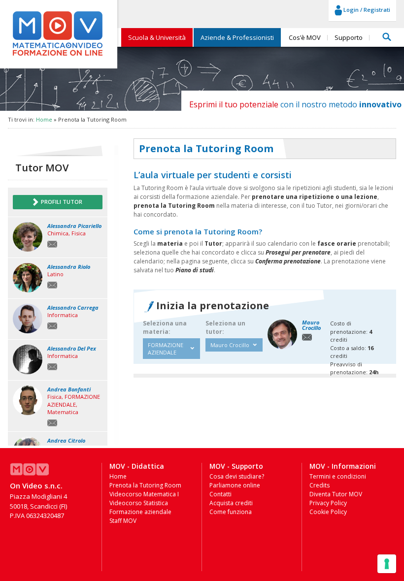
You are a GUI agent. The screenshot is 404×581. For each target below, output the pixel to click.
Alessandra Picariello (74, 225)
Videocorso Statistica (138, 503)
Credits (319, 485)
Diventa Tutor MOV (335, 494)
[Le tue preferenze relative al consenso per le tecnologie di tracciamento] (386, 563)
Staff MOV (122, 520)
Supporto (349, 37)
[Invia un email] (52, 243)
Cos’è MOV (305, 37)
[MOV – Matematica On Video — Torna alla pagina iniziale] (57, 56)
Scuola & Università (157, 37)
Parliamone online (234, 485)
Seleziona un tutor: (225, 328)
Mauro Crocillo (311, 325)
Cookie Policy (328, 512)
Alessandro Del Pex (71, 348)
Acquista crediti (231, 503)
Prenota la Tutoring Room (145, 485)
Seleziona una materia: (165, 328)
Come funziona (230, 512)
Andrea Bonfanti (69, 389)
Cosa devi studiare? (236, 476)
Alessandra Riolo (68, 266)
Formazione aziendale (140, 512)
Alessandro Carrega (73, 307)
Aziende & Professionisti (237, 37)
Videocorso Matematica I (144, 494)
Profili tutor (60, 201)
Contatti (220, 494)
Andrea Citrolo (66, 440)
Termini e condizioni (337, 476)
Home (44, 119)
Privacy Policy (328, 503)
